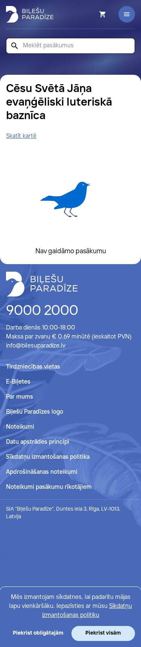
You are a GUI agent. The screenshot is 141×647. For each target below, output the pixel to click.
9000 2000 (42, 311)
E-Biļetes (18, 382)
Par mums (19, 397)
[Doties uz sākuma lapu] (29, 14)
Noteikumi (20, 427)
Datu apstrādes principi (37, 442)
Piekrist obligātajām (38, 633)
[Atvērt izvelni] (126, 14)
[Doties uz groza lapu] (92, 14)
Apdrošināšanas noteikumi (41, 472)
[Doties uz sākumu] (41, 284)
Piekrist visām (103, 633)
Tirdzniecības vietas (33, 367)
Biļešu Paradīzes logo (34, 412)
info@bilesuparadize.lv (35, 346)
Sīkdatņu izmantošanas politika (47, 457)
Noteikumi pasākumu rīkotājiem (49, 487)
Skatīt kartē (21, 136)
